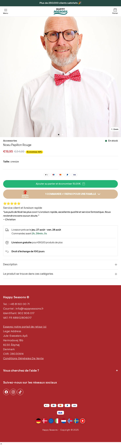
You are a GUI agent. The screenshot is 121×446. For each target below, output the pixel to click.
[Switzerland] (82, 420)
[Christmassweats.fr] (60, 11)
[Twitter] (20, 392)
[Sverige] (76, 420)
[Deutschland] (38, 420)
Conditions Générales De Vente (23, 358)
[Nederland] (63, 420)
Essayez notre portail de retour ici (24, 327)
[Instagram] (6, 392)
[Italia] (57, 420)
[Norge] (69, 420)
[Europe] (51, 420)
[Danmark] (44, 420)
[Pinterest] (13, 392)
